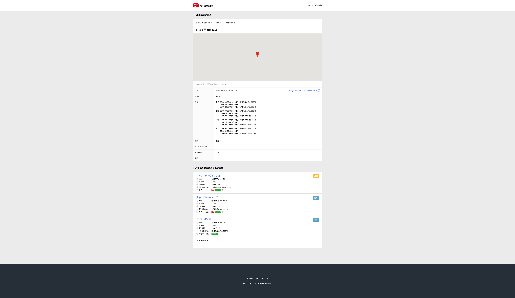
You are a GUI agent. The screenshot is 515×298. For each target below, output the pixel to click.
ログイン (309, 5)
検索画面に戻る (203, 15)
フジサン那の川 (203, 219)
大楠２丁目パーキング (207, 197)
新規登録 (318, 5)
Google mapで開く (296, 90)
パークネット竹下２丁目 (208, 175)
